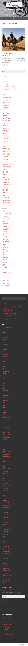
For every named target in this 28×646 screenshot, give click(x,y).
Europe (5, 242)
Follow (4, 601)
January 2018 (6, 163)
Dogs (4, 238)
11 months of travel (7, 211)
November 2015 (7, 200)
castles (4, 221)
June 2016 (5, 189)
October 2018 (6, 154)
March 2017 (6, 176)
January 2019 (6, 149)
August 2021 (6, 122)
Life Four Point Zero (8, 620)
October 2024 (6, 99)
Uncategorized (6, 272)
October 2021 (6, 120)
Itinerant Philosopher (14, 9)
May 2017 (5, 172)
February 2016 (6, 195)
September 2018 (7, 156)
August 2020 (6, 128)
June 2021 (5, 123)
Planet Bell (6, 629)
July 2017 (5, 169)
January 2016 (6, 197)
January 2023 (6, 117)
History (5, 251)
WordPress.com (7, 286)
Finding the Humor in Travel (10, 84)
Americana (5, 216)
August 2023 (6, 107)
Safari (4, 264)
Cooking (5, 224)
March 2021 (6, 125)
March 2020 (6, 133)
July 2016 (5, 187)
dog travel (5, 236)
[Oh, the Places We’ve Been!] (6, 65)
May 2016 (5, 190)
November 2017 (7, 166)
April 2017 (5, 174)
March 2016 (6, 194)
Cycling (5, 233)
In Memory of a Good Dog (9, 86)
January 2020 (6, 136)
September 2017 (7, 167)
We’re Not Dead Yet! (8, 83)
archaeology (6, 218)
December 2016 (7, 181)
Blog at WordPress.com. (6, 639)
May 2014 (5, 203)
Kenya (4, 256)
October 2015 (6, 202)
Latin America (6, 257)
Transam (5, 267)
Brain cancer (6, 219)
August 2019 (6, 140)
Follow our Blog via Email (7, 587)
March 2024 (6, 102)
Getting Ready (6, 247)
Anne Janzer (7, 627)
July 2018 (5, 159)
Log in (4, 281)
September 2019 (7, 138)
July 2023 (5, 108)
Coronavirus (6, 228)
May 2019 (5, 144)
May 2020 (5, 130)
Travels (5, 270)
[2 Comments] (4, 65)
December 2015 (7, 199)
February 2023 (6, 115)
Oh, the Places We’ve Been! (9, 53)
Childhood (5, 223)
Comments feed (6, 285)
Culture (5, 231)
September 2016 (7, 184)
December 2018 (7, 151)
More (7, 62)
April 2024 (5, 100)
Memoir (5, 260)
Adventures (5, 215)
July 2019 (5, 141)
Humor (5, 252)
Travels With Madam (9, 617)
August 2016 (6, 185)
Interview (5, 254)
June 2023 (5, 110)
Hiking (4, 249)
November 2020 (7, 126)
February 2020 (6, 135)
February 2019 (6, 148)
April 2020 (5, 131)
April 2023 (5, 112)
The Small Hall (7, 624)
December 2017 (7, 164)
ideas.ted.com (7, 631)
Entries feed (6, 283)
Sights (4, 265)
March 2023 (6, 113)
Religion (5, 262)
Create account (6, 280)
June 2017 (5, 171)
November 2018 (7, 153)
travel (4, 269)
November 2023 (7, 104)
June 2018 (5, 161)
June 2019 (5, 143)
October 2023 (6, 105)
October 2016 (6, 182)
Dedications (6, 234)
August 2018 (6, 158)
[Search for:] (14, 71)
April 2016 (5, 192)
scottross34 (7, 622)
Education (5, 239)
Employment (6, 241)
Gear (4, 246)
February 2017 (6, 177)
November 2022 (7, 118)
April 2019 (5, 146)
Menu (14, 18)
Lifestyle (5, 259)
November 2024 (7, 97)
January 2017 (6, 179)
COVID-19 (5, 229)
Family (4, 244)
